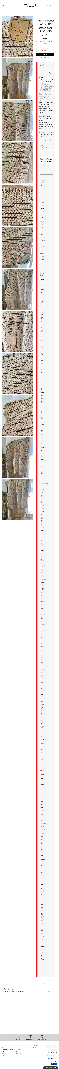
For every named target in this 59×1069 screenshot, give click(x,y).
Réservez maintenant (51, 1067)
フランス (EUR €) (51, 1046)
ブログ (3, 1051)
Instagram (34, 1047)
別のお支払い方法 (45, 57)
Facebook (34, 1045)
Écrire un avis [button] (51, 991)
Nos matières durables (7, 1049)
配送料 (40, 41)
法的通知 (18, 1049)
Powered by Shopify (52, 1055)
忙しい (3, 1055)
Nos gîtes (18, 1053)
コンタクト (5, 1053)
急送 (17, 1045)
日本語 (53, 1050)
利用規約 (18, 1051)
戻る (17, 1047)
